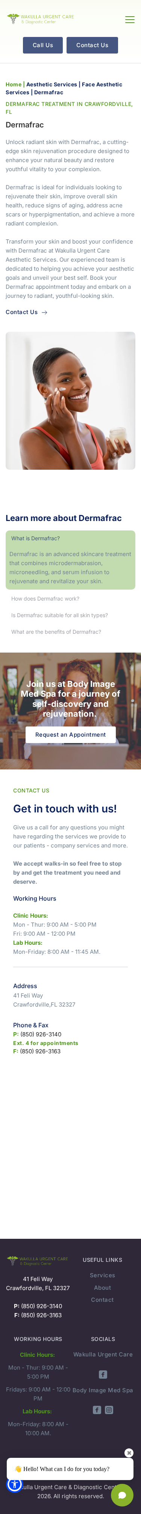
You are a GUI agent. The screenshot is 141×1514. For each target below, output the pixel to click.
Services (102, 1275)
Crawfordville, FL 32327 (38, 1288)
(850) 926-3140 (40, 1034)
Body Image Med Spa (103, 1390)
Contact (102, 1299)
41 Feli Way (28, 995)
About (102, 1287)
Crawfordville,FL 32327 (44, 1004)
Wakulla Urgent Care (103, 1354)
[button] (130, 19)
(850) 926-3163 (39, 1051)
